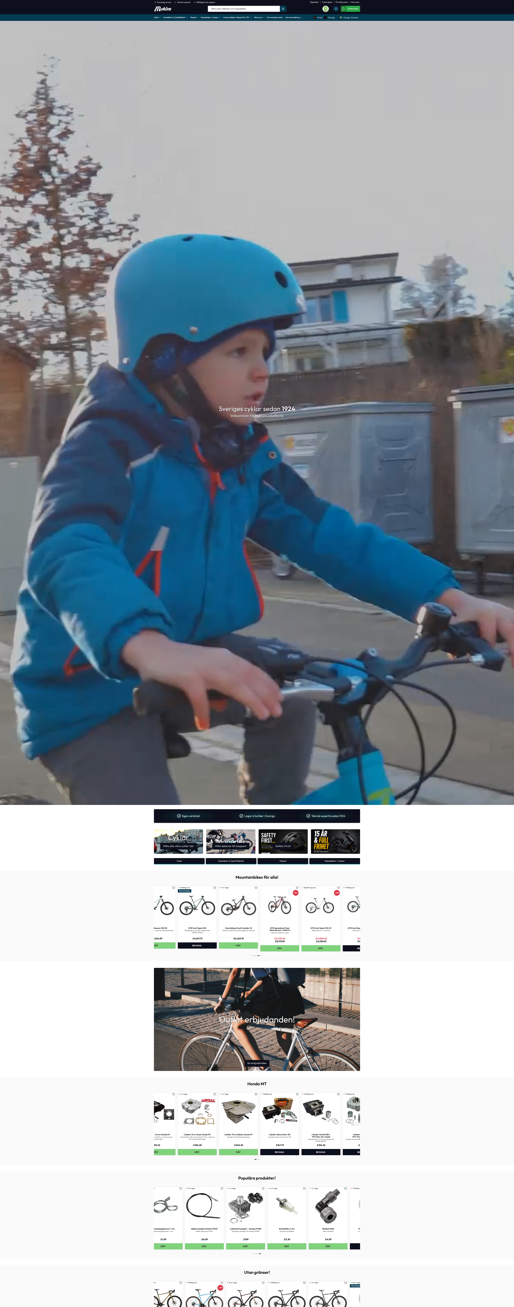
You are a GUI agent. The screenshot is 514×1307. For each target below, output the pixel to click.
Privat (318, 17)
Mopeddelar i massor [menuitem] (210, 17)
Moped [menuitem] (193, 17)
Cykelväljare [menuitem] (327, 2)
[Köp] (178, 1152)
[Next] (355, 919)
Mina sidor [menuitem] (355, 2)
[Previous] (158, 919)
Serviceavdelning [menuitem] (292, 17)
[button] (336, 9)
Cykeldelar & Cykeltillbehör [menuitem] (174, 17)
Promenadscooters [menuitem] (275, 17)
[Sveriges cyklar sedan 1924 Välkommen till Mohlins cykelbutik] (257, 804)
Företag (329, 17)
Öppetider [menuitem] (314, 2)
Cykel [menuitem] (156, 17)
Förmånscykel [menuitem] (341, 2)
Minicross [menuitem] (258, 17)
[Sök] (283, 9)
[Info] (178, 948)
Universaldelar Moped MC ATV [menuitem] (236, 17)
